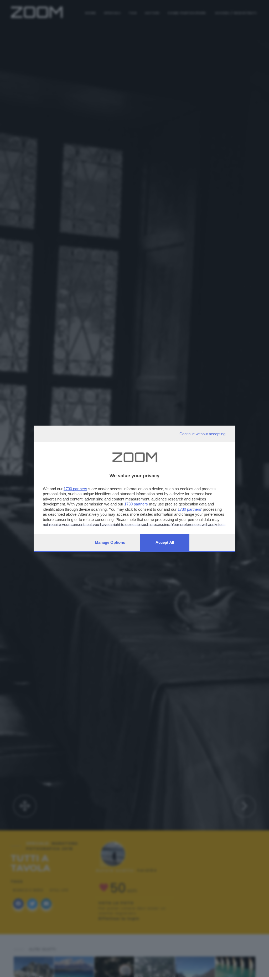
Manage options (110, 542)
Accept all (165, 542)
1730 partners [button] (75, 489)
